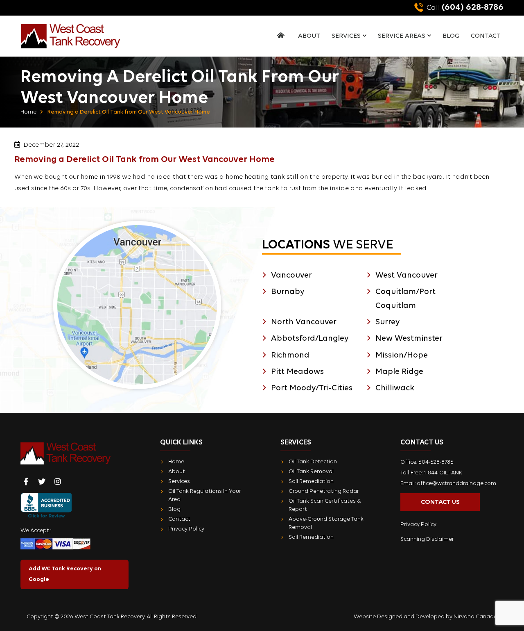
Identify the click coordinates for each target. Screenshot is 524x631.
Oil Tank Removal (311, 472)
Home (28, 112)
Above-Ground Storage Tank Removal (326, 523)
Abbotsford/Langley (309, 339)
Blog (451, 36)
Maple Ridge (399, 372)
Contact (486, 36)
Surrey (387, 322)
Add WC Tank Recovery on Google (65, 574)
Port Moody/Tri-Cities (311, 388)
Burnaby (287, 292)
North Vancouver (304, 322)
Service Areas (401, 36)
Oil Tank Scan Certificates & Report (325, 505)
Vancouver (291, 275)
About (309, 36)
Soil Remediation (311, 481)
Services (346, 36)
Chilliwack (394, 388)
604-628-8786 (436, 462)
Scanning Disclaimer (427, 539)
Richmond (290, 355)
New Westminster (409, 339)
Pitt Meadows (297, 372)
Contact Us (440, 502)
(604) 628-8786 (465, 7)
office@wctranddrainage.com (456, 484)
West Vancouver (406, 275)
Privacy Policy (186, 529)
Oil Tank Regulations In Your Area (204, 495)
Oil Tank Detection (313, 462)
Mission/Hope (401, 355)
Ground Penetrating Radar (324, 491)
